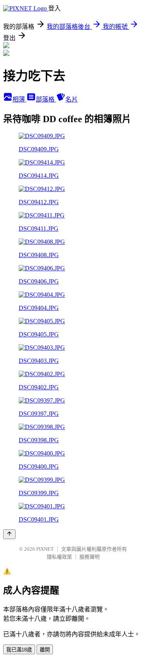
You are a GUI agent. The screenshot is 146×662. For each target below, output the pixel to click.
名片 (71, 99)
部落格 (46, 99)
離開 (45, 650)
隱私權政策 (59, 557)
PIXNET (45, 549)
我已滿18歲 (19, 650)
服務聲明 (89, 557)
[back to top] (9, 534)
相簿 (19, 99)
